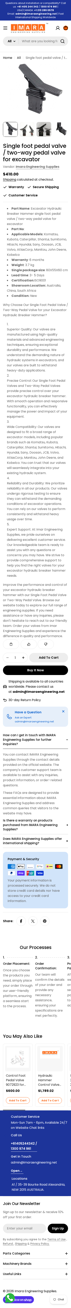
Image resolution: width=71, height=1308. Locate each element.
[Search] (62, 41)
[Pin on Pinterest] (45, 921)
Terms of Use (56, 1239)
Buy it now (35, 670)
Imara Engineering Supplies (37, 166)
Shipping (9, 179)
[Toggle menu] (5, 28)
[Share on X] (33, 921)
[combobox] (35, 41)
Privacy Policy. (40, 1244)
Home (7, 57)
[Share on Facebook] (21, 921)
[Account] (57, 28)
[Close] (63, 711)
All (19, 57)
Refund (8, 1244)
